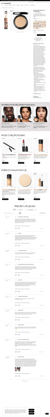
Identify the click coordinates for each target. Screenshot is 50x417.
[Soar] (25, 154)
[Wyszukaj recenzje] (20, 213)
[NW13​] (41, 23)
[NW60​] (39, 26)
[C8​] (33, 27)
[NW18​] (44, 23)
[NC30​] (34, 28)
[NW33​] (37, 24)
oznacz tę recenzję (41, 228)
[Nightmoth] (14, 154)
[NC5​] (19, 189)
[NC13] (33, 28)
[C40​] (34, 27)
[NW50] (39, 189)
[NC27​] (43, 21)
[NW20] (14, 189)
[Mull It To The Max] (20, 154)
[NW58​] (38, 26)
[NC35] (42, 154)
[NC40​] (33, 22)
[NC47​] (44, 22)
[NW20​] (45, 23)
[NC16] (37, 21)
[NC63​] (37, 23)
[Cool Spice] (5, 154)
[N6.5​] (43, 27)
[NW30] (41, 154)
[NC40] (9, 189)
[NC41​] (34, 22)
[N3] (44, 27)
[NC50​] (45, 22)
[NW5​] (39, 23)
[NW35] (46, 154)
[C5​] (44, 26)
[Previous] (2, 154)
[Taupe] (21, 154)
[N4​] (38, 27)
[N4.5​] (39, 28)
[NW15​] (43, 23)
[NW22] (34, 154)
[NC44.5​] (39, 22)
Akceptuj (31, 409)
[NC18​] (39, 21)
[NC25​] (41, 21)
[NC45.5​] (41, 22)
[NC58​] (34, 23)
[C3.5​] (41, 26)
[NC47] (46, 189)
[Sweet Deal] (26, 154)
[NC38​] (45, 21)
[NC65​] (38, 23)
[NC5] (33, 21)
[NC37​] (44, 21)
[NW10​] (40, 23)
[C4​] (38, 28)
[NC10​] (20, 189)
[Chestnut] (9, 154)
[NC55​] (33, 23)
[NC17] (38, 21)
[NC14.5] (42, 189)
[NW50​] (34, 26)
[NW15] (13, 189)
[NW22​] (33, 24)
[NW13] (44, 189)
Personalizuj (31, 413)
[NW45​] (43, 24)
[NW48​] (33, 26)
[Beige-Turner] (6, 154)
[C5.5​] (45, 26)
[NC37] (43, 154)
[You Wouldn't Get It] (30, 154)
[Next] (31, 154)
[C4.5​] (43, 26)
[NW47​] (45, 24)
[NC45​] (40, 22)
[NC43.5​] (37, 22)
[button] (17, 369)
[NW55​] (37, 28)
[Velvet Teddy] (19, 154)
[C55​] (37, 27)
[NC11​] (21, 189)
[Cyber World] (13, 154)
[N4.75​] (39, 27)
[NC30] (39, 154)
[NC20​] (40, 21)
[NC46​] (43, 22)
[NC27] (37, 154)
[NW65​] (40, 26)
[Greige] (8, 154)
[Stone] (4, 154)
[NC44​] (38, 22)
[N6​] (41, 27)
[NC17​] (26, 189)
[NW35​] (38, 24)
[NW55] (41, 189)
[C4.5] (38, 154)
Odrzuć (31, 411)
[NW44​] (41, 24)
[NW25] (36, 154)
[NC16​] (25, 189)
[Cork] (3, 154)
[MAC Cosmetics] (6, 3)
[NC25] (37, 189)
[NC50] (11, 189)
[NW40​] (39, 24)
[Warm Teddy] (22, 154)
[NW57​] (37, 26)
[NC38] (44, 154)
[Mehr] (27, 154)
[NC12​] (22, 189)
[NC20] (4, 189)
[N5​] (40, 27)
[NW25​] (34, 24)
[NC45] (10, 189)
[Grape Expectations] (11, 154)
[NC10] (45, 27)
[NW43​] (40, 24)
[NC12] (34, 21)
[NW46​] (44, 24)
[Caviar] (10, 154)
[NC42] (38, 189)
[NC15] (3, 189)
